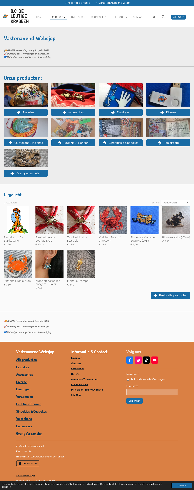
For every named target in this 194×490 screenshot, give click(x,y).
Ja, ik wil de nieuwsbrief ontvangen (148, 379)
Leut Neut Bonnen (28, 404)
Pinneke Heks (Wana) (176, 237)
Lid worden (77, 368)
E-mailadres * (132, 386)
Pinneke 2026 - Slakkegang (13, 239)
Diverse (21, 382)
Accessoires (24, 374)
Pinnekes (22, 367)
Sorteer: (156, 202)
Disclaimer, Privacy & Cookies (87, 390)
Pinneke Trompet (78, 280)
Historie (75, 374)
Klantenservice (79, 384)
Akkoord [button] (182, 485)
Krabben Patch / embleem (110, 239)
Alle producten (26, 359)
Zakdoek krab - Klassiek (77, 239)
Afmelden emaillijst (25, 475)
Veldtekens (24, 418)
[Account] (154, 17)
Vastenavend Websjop (35, 351)
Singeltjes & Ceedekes (31, 411)
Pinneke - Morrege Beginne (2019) (142, 239)
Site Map (76, 395)
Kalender (76, 358)
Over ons (76, 363)
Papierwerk (24, 426)
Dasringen (23, 389)
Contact (101, 351)
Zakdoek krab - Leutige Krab (45, 239)
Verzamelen (24, 396)
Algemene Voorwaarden (84, 379)
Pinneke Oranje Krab (17, 280)
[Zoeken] (163, 17)
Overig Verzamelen (29, 433)
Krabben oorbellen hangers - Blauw (47, 282)
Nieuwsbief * (132, 374)
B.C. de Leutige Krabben (20, 16)
